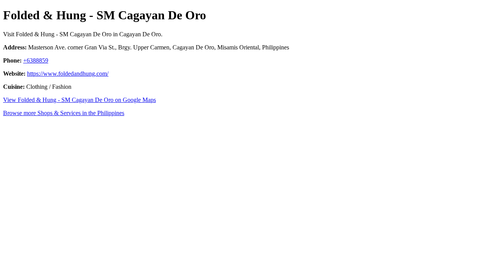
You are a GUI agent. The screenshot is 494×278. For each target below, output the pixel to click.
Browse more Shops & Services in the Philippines (63, 113)
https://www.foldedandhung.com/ (67, 73)
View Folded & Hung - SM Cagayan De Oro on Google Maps (79, 100)
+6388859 (35, 60)
